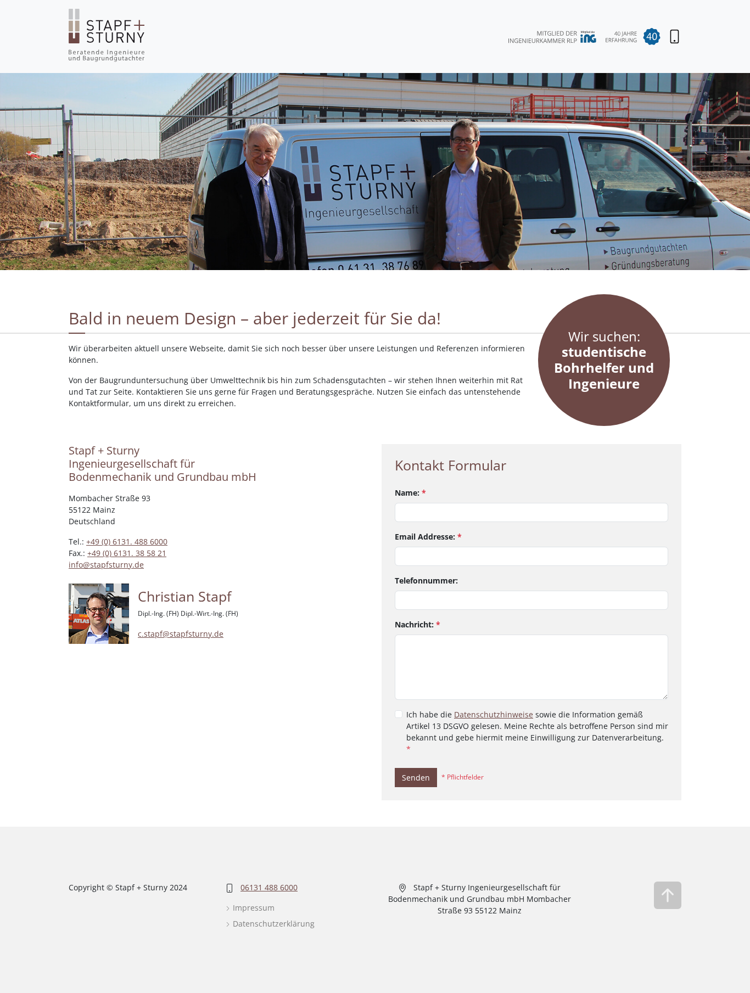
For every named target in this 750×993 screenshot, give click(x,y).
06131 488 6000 (269, 887)
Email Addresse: (428, 536)
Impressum (253, 907)
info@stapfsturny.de (106, 564)
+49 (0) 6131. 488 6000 (126, 541)
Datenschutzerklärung (273, 923)
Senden (416, 777)
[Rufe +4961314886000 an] (674, 36)
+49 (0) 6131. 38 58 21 (126, 553)
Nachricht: (417, 624)
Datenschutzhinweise (493, 714)
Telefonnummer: (426, 580)
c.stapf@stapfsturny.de (180, 634)
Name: (410, 492)
